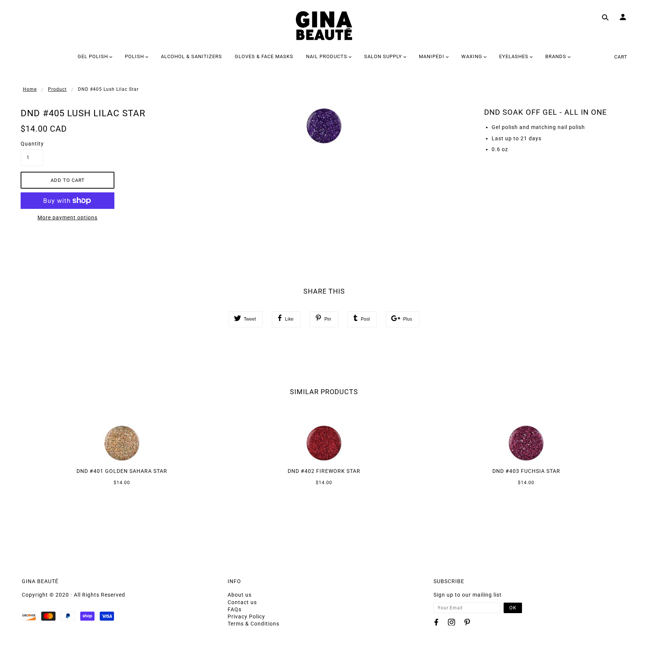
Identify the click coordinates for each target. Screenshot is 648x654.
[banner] (324, 25)
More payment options (68, 217)
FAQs (235, 609)
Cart (620, 57)
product (57, 89)
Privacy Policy (246, 617)
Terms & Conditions (253, 624)
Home (30, 89)
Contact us (242, 602)
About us (240, 595)
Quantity (32, 144)
